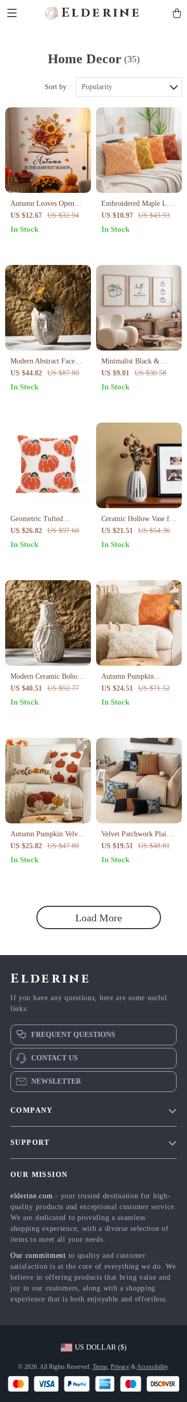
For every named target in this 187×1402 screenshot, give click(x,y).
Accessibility (152, 1366)
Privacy (120, 1366)
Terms (100, 1366)
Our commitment (38, 1255)
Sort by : (58, 87)
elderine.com (31, 1196)
